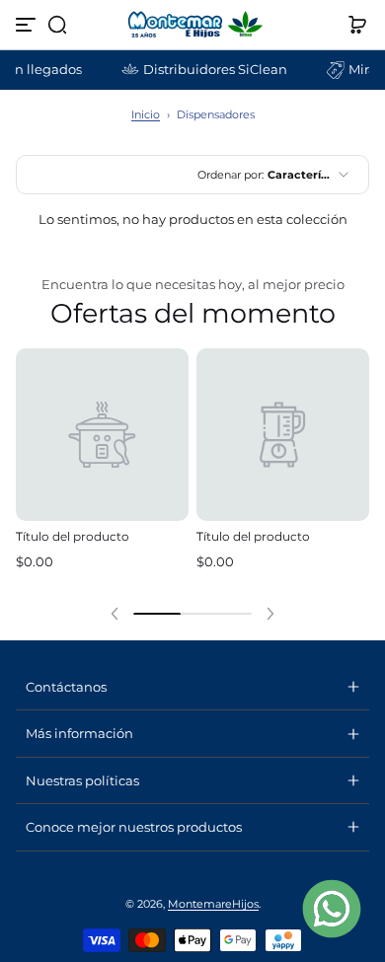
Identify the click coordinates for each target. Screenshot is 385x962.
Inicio (145, 114)
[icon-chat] (331, 908)
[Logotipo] (192, 24)
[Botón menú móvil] (27, 25)
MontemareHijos (213, 904)
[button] (57, 24)
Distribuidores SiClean (210, 69)
